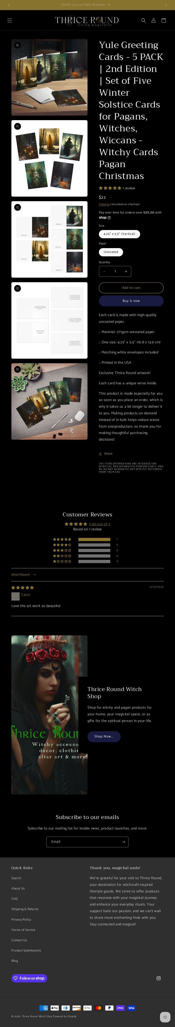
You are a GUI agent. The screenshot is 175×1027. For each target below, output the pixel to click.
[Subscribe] (123, 842)
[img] (22, 588)
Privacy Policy (21, 919)
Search (16, 878)
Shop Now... (104, 736)
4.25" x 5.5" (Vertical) (119, 234)
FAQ (14, 899)
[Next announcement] (166, 5)
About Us (18, 888)
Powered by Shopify (65, 1016)
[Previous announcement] (9, 5)
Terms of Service (23, 930)
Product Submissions (26, 950)
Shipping (104, 204)
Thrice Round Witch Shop (37, 1016)
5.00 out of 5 (99, 524)
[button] (10, 20)
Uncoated (111, 252)
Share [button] (108, 453)
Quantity (104, 262)
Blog (14, 961)
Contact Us (19, 940)
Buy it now (131, 301)
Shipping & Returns (25, 909)
